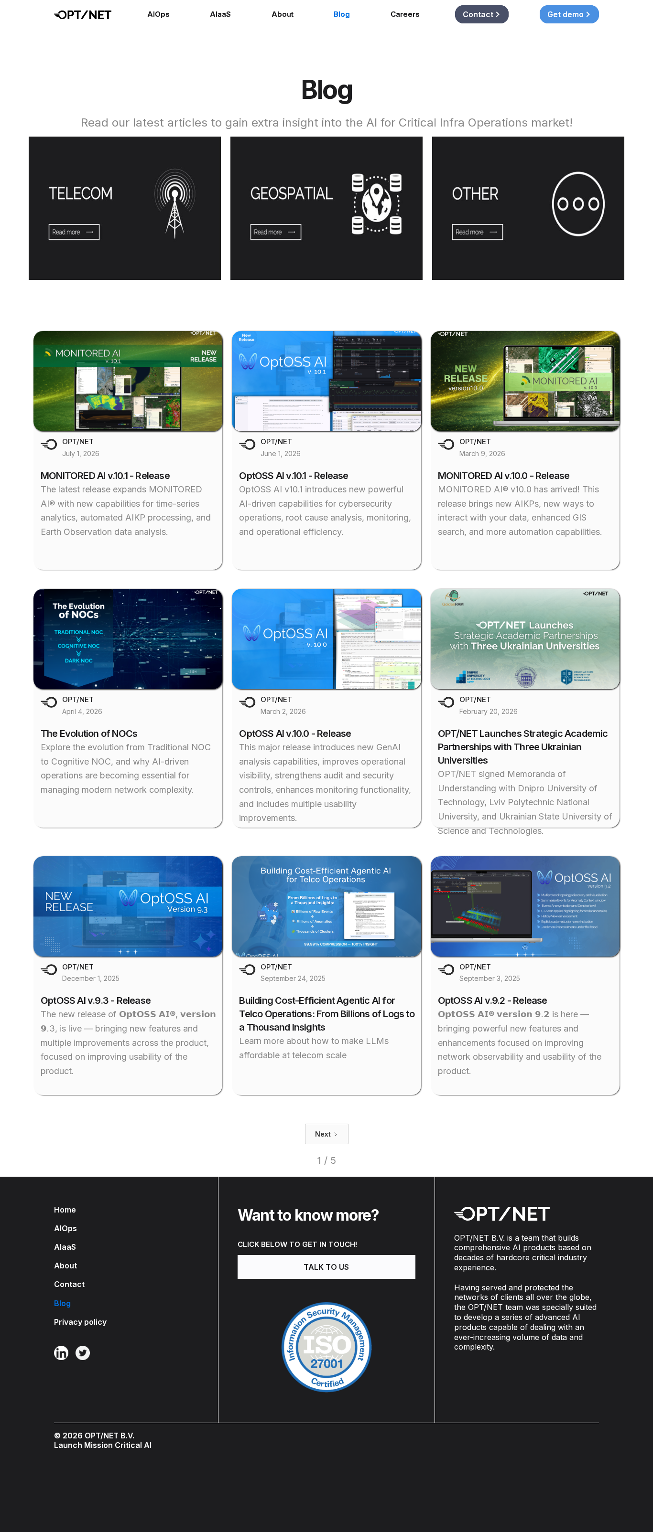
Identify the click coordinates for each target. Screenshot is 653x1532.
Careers (405, 14)
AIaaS (220, 14)
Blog (342, 14)
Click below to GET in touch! (297, 1244)
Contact (69, 1284)
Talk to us (326, 1267)
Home (65, 1209)
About (283, 14)
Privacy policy (80, 1322)
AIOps (158, 14)
